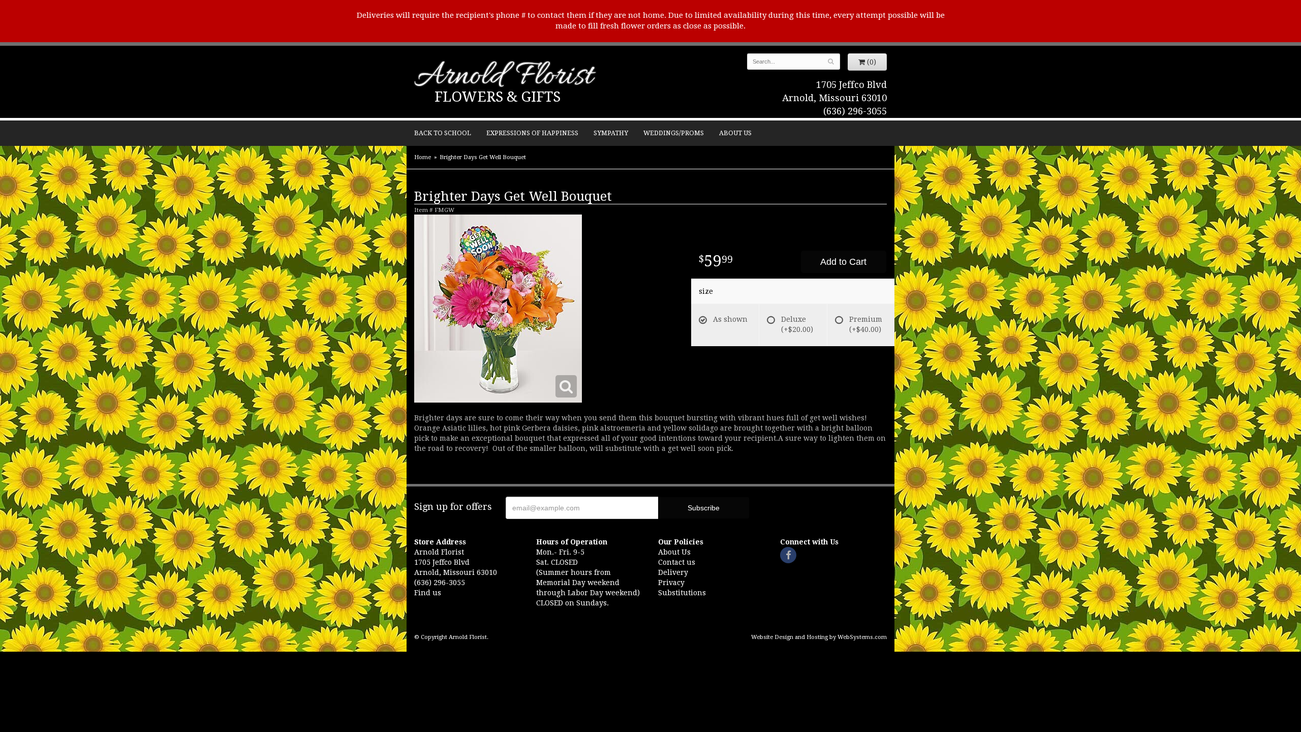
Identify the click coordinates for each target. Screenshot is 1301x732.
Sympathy (611, 133)
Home (422, 157)
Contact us (676, 562)
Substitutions (682, 593)
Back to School (442, 133)
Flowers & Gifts (498, 96)
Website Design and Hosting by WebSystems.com (819, 637)
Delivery (673, 572)
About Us (735, 133)
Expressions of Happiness (532, 133)
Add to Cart (843, 262)
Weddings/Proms (673, 133)
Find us (427, 593)
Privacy (671, 582)
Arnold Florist (503, 77)
